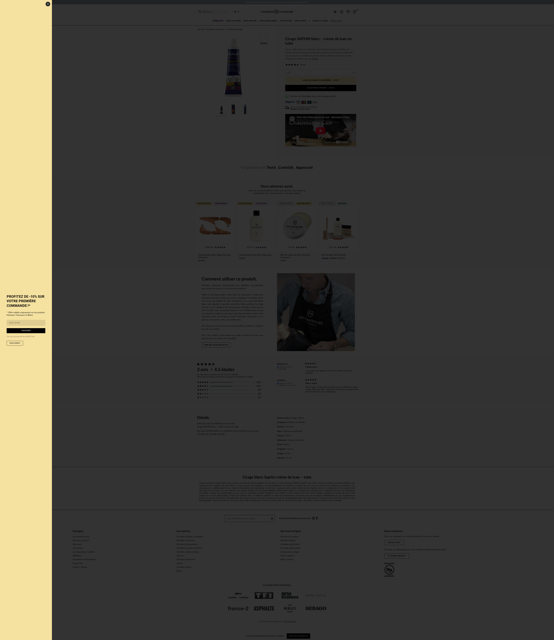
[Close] (48, 4)
